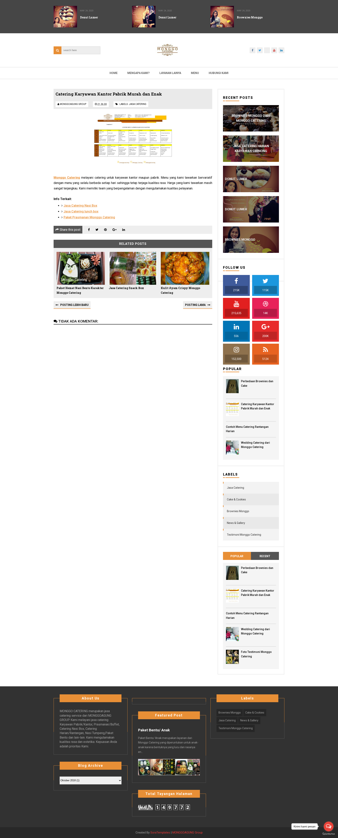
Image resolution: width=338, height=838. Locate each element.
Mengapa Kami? (138, 73)
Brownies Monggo (238, 511)
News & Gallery (236, 522)
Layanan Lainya (170, 73)
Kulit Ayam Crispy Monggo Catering (180, 290)
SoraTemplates (160, 832)
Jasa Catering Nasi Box (80, 205)
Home (114, 73)
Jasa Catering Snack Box (126, 288)
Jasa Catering (137, 104)
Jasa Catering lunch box (81, 211)
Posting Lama (195, 304)
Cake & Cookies (236, 499)
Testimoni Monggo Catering (244, 534)
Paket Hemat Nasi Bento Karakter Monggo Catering (80, 290)
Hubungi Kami (218, 73)
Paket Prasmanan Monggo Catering (89, 217)
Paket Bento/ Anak (154, 730)
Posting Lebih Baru (74, 304)
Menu (195, 73)
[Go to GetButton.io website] (328, 834)
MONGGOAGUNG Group (187, 832)
